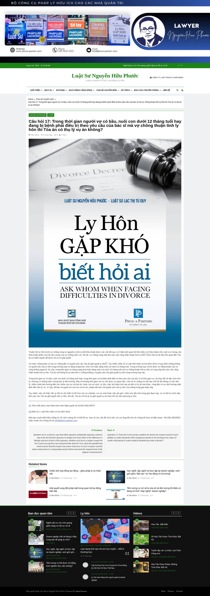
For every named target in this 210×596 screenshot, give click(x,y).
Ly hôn (50, 115)
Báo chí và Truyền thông (56, 529)
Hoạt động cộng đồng (80, 90)
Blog (69, 529)
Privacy (171, 591)
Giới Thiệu (35, 90)
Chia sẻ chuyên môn (106, 90)
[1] (30, 405)
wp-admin (35, 135)
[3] (30, 412)
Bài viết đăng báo (53, 555)
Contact (179, 591)
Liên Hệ (166, 90)
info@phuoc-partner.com (66, 420)
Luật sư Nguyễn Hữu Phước (105, 76)
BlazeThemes (81, 591)
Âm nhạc (154, 557)
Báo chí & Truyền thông (146, 90)
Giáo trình (50, 543)
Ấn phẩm (60, 90)
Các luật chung (87, 545)
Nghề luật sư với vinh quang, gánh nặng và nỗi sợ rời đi (145, 65)
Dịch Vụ (48, 90)
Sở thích (125, 90)
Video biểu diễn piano (159, 528)
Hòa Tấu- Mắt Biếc (159, 524)
